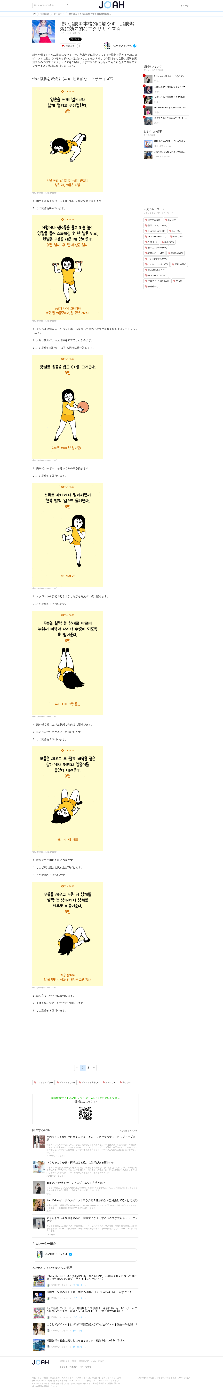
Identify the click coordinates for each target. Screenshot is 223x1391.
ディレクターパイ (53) (158, 264)
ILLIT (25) (176, 231)
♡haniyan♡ (52, 1234)
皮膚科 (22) (153, 286)
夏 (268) (179, 281)
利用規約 (73, 1367)
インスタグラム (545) (157, 259)
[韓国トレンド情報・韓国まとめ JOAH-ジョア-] (111, 6)
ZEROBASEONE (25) (157, 275)
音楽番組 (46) (176, 253)
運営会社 (63, 1367)
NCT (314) (152, 242)
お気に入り (69, 46)
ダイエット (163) (67, 1082)
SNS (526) (169, 242)
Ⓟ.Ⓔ (49, 1194)
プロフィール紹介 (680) (158, 281)
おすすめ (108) (154, 220)
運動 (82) (126, 1082)
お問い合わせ (85, 1367)
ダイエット (65, 33)
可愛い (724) (180, 264)
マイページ (183, 5)
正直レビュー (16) (156, 253)
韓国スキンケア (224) (157, 225)
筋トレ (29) (110, 1082)
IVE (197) (172, 220)
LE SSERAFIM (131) (157, 236)
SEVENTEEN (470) (156, 270)
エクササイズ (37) (44, 1082)
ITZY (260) (178, 236)
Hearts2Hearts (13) (156, 231)
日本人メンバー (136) (157, 248)
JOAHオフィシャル (122, 45)
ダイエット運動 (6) (89, 1082)
